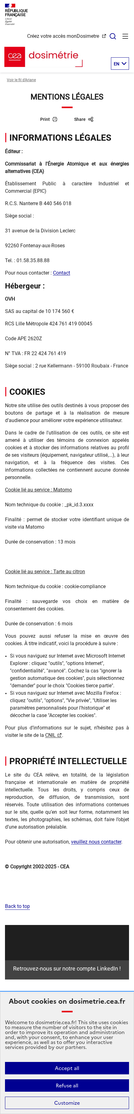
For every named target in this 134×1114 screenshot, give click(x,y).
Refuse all (67, 1085)
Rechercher (113, 36)
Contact (61, 273)
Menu (125, 36)
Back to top (17, 906)
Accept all (67, 1068)
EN (116, 63)
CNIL (50, 735)
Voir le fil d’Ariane (21, 80)
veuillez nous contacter (96, 842)
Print (45, 119)
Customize (67, 1103)
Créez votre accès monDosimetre (63, 36)
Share (80, 119)
